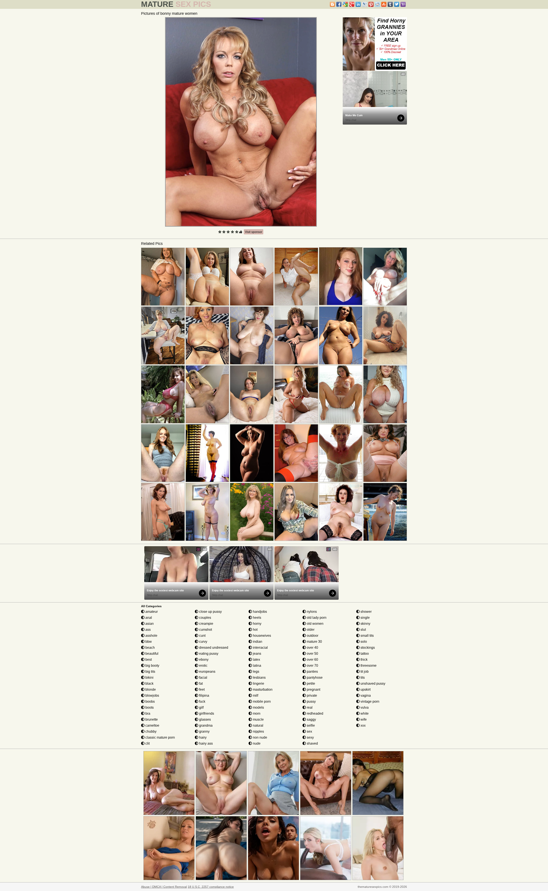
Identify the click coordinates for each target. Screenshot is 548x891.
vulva (364, 707)
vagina (365, 695)
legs (255, 671)
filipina (203, 695)
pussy (311, 701)
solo (363, 641)
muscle (258, 719)
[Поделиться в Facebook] (338, 4)
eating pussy (208, 653)
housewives (261, 635)
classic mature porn (159, 737)
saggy (311, 719)
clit (147, 743)
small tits (367, 635)
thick (364, 659)
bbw (148, 641)
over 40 (312, 647)
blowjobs (151, 695)
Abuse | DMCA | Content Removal (164, 886)
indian (257, 641)
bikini (148, 677)
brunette (151, 719)
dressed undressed (213, 647)
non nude (259, 737)
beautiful (151, 653)
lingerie (258, 683)
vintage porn (369, 701)
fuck (201, 701)
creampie (205, 623)
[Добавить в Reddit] (377, 4)
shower (366, 611)
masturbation (262, 689)
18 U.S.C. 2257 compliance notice (211, 886)
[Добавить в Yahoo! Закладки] (403, 4)
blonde (150, 689)
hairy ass (205, 743)
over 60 (312, 659)
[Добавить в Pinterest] (371, 4)
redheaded (314, 713)
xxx (363, 725)
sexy (310, 737)
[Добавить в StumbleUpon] (383, 4)
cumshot (205, 629)
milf (255, 695)
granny (204, 731)
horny (256, 623)
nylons (311, 611)
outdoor (312, 635)
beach (149, 647)
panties (312, 671)
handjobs (259, 611)
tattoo (364, 653)
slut (363, 629)
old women (314, 623)
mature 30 (314, 641)
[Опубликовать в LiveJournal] (364, 4)
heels (256, 617)
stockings (367, 647)
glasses (204, 719)
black (148, 683)
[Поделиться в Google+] (351, 4)
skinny (365, 623)
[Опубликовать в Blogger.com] (332, 4)
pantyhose (314, 677)
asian (149, 623)
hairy (202, 737)
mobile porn (261, 701)
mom (256, 713)
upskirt (365, 689)
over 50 (312, 653)
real (309, 707)
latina (256, 665)
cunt (202, 635)
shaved (312, 743)
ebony (203, 659)
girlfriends (206, 713)
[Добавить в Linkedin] (358, 4)
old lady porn (316, 617)
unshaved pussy (372, 683)
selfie (310, 725)
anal (148, 617)
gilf (201, 707)
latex (256, 659)
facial (202, 677)
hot (255, 629)
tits (362, 677)
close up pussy (210, 611)
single (365, 617)
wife (363, 719)
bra (147, 713)
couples (204, 617)
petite (310, 683)
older (310, 629)
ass (147, 629)
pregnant (313, 689)
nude (256, 743)
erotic (202, 665)
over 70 (312, 665)
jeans (256, 653)
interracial (260, 647)
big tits (149, 671)
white (364, 713)
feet (201, 689)
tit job (364, 671)
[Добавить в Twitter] (396, 4)
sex (309, 731)
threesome (368, 665)
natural (257, 725)
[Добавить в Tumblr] (390, 4)
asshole (150, 635)
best (148, 659)
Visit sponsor (253, 232)
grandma (205, 725)
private (311, 695)
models (258, 707)
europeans (206, 671)
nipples (258, 731)
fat (200, 683)
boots (149, 707)
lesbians (259, 677)
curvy (202, 641)
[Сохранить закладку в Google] (345, 4)
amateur (151, 611)
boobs (149, 701)
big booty (151, 665)
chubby (150, 731)
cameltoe (151, 725)
